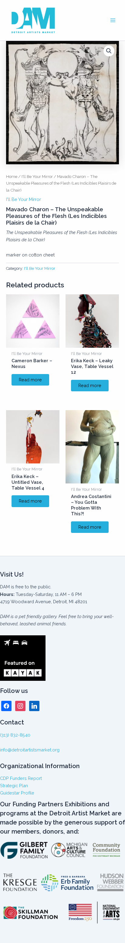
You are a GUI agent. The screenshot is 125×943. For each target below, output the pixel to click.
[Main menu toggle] (113, 20)
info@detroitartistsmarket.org (29, 749)
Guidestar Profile (17, 792)
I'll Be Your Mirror (37, 176)
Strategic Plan (14, 785)
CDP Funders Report (21, 778)
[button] (108, 50)
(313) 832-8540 (15, 734)
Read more (30, 379)
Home (11, 176)
